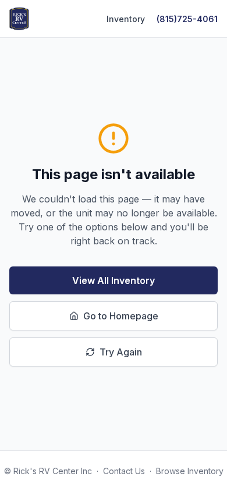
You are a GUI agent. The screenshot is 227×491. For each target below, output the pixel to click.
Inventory (126, 19)
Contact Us (124, 471)
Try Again (121, 352)
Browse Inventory (190, 471)
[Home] (19, 18)
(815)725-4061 (187, 19)
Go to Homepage (120, 316)
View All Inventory (113, 280)
